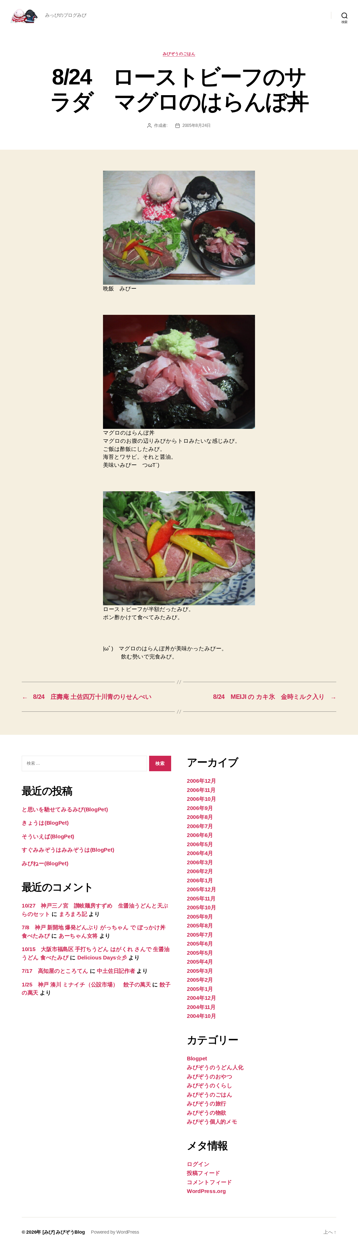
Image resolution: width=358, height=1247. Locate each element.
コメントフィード (209, 1182)
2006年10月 (201, 799)
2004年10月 (201, 1016)
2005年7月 (200, 935)
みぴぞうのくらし (209, 1085)
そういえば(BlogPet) (48, 836)
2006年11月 (201, 790)
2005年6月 (200, 944)
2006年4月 (200, 853)
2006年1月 (200, 880)
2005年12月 (201, 889)
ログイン (198, 1164)
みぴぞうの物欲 (206, 1113)
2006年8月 (200, 817)
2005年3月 (200, 971)
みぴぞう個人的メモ (212, 1122)
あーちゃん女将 (78, 936)
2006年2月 (200, 871)
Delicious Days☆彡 (102, 957)
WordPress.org (206, 1191)
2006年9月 (200, 808)
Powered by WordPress (115, 1232)
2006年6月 (200, 835)
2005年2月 (200, 980)
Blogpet (197, 1058)
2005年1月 (200, 989)
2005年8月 (200, 925)
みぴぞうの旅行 (206, 1103)
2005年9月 (200, 917)
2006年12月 (201, 781)
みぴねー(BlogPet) (45, 863)
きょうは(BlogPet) (45, 823)
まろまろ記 (73, 914)
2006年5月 (200, 844)
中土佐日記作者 (116, 971)
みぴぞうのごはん (179, 53)
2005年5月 (200, 953)
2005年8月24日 (196, 125)
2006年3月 (200, 862)
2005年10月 (201, 907)
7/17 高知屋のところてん (55, 971)
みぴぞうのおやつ (209, 1076)
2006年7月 (200, 826)
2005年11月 (201, 898)
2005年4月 (200, 962)
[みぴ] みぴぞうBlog (63, 1232)
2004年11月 (201, 1007)
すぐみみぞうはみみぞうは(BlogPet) (68, 850)
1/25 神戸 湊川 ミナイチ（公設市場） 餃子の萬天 (86, 984)
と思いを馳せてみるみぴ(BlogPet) (65, 809)
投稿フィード (203, 1173)
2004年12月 (201, 998)
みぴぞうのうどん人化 (215, 1067)
